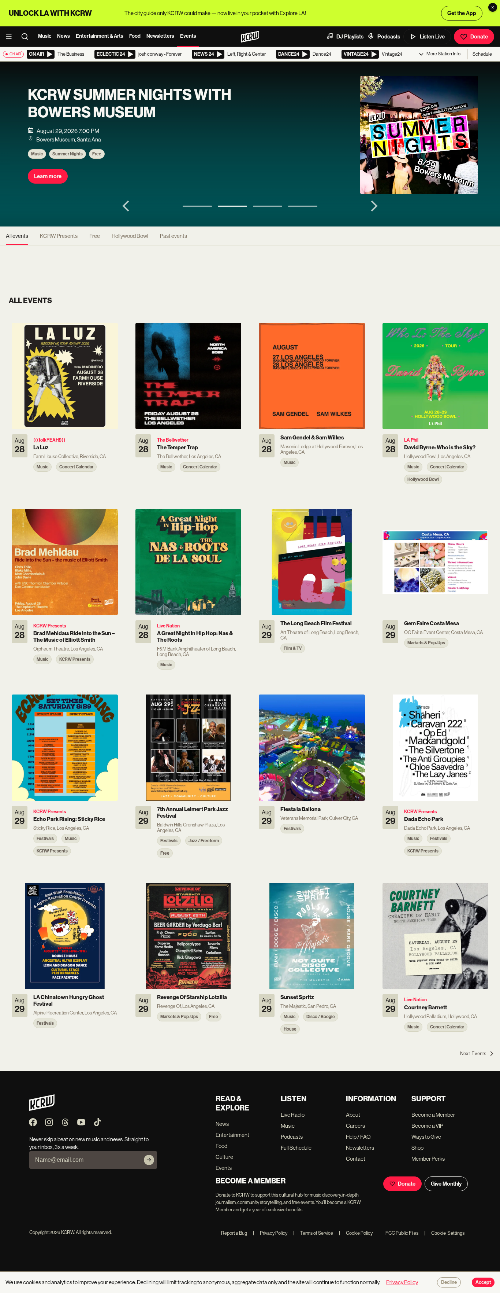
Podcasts (388, 36)
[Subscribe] (149, 1160)
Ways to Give (426, 1137)
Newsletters (160, 36)
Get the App (461, 13)
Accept (483, 1282)
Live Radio (293, 1115)
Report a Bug (234, 1233)
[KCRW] (42, 1109)
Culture (224, 1157)
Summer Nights (67, 153)
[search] (27, 37)
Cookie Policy (356, 1233)
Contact (355, 1159)
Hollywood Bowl (130, 236)
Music (44, 36)
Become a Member (433, 1115)
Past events (173, 236)
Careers (355, 1126)
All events (17, 236)
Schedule (482, 54)
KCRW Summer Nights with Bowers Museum (129, 103)
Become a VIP (427, 1126)
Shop (417, 1148)
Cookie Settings (448, 1233)
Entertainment (232, 1135)
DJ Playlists (349, 36)
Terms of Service (313, 1233)
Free (96, 153)
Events (188, 36)
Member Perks (428, 1159)
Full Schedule (296, 1148)
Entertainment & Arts (99, 36)
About (353, 1115)
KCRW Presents (59, 236)
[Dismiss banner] (492, 7)
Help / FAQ (358, 1137)
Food (135, 36)
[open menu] (11, 37)
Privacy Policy (270, 1233)
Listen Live (432, 36)
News (63, 36)
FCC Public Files (398, 1233)
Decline (449, 1282)
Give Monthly (446, 1183)
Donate (479, 36)
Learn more (47, 176)
